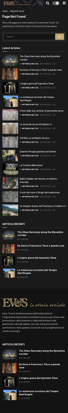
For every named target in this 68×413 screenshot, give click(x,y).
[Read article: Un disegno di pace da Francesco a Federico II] (10, 210)
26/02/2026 (46, 156)
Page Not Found (17, 11)
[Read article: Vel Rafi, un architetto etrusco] (10, 142)
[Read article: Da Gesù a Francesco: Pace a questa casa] (10, 74)
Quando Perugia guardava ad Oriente (38, 151)
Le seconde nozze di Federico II (36, 124)
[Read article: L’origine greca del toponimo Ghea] (10, 87)
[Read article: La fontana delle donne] (10, 169)
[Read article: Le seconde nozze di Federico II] (10, 128)
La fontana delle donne (31, 165)
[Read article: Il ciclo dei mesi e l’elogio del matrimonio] (10, 196)
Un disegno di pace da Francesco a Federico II (43, 206)
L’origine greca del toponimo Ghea (37, 83)
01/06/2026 (46, 64)
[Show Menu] (64, 3)
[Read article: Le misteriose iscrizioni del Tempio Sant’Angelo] (10, 101)
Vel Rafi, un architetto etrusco (34, 138)
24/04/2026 (46, 169)
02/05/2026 (46, 104)
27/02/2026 (46, 128)
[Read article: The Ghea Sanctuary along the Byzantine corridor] (10, 60)
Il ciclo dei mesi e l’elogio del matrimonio (40, 192)
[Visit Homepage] (22, 3)
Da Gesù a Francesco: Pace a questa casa (41, 69)
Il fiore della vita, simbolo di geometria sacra (41, 110)
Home (5, 11)
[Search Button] (47, 3)
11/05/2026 (46, 210)
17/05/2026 (46, 74)
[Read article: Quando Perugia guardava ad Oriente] (10, 155)
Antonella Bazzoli (30, 64)
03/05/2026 (46, 186)
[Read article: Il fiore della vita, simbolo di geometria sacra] (10, 115)
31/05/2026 (46, 88)
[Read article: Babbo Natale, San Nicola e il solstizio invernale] (10, 183)
